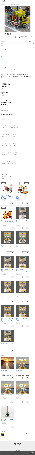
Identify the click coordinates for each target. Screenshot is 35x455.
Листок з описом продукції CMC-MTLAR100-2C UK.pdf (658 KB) (11, 165)
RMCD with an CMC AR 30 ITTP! (6, 176)
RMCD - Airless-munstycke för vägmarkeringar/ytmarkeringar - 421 (8, 246)
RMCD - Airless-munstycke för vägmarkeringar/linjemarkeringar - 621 (24, 320)
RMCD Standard (4, 172)
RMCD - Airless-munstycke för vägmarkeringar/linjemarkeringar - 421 (24, 295)
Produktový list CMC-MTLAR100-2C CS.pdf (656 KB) (9, 150)
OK (32, 452)
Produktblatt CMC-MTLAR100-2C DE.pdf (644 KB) (9, 147)
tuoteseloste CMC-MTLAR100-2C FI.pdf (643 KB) (9, 159)
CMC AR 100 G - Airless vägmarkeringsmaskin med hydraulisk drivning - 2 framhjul (22, 197)
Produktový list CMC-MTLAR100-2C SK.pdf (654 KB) (9, 152)
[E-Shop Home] (4, 1)
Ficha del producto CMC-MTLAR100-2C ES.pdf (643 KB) (10, 127)
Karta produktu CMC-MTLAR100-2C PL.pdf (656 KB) (9, 132)
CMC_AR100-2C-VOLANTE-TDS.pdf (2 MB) (8, 123)
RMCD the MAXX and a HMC (6, 174)
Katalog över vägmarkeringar (5, 371)
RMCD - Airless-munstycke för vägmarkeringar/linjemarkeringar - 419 (9, 295)
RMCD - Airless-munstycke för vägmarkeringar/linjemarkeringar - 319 (9, 271)
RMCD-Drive (4, 178)
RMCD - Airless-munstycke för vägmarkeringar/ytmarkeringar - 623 (23, 246)
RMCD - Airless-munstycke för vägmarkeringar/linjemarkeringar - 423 (9, 320)
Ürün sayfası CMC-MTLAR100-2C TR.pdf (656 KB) (9, 161)
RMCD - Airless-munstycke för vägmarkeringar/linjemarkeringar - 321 (24, 271)
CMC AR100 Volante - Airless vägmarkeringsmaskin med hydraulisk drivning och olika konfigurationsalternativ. (17, 4)
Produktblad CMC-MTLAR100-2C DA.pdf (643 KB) (9, 143)
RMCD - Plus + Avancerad (6, 394)
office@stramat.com (17, 450)
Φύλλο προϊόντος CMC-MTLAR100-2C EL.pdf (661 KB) (10, 163)
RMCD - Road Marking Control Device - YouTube (9, 171)
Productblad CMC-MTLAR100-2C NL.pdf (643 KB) (9, 138)
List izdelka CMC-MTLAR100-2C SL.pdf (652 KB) (9, 134)
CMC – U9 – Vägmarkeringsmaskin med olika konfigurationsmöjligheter (7, 222)
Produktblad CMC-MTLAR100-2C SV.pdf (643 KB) (9, 145)
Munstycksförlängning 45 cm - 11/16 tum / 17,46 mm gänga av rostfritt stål (7, 420)
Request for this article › (4, 58)
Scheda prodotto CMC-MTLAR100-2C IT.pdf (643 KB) (9, 154)
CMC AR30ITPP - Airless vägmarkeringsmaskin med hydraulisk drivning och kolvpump (7, 197)
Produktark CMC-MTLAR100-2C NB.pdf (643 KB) (9, 141)
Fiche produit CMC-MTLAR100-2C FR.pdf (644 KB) (9, 129)
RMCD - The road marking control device (8, 119)
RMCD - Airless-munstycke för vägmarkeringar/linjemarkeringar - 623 (9, 344)
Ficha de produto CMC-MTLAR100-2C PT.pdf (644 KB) (9, 125)
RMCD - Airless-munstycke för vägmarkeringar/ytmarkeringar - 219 (23, 222)
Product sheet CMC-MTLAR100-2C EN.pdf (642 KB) (9, 136)
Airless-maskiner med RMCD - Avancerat (7, 3)
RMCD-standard (19, 370)
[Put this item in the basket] (6, 49)
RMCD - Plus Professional (22, 394)
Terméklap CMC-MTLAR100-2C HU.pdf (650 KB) (9, 156)
